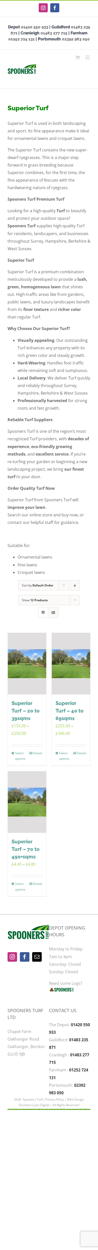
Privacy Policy (54, 1099)
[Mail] (37, 957)
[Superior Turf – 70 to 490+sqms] (27, 802)
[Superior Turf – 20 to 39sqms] (27, 664)
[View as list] (53, 612)
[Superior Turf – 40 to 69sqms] (71, 664)
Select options (20, 756)
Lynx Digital (41, 1105)
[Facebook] (24, 957)
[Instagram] (12, 957)
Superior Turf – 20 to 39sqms (25, 710)
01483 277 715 (53, 33)
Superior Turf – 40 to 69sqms (69, 710)
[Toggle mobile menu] (87, 57)
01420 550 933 (34, 27)
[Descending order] (75, 585)
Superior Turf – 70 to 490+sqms (25, 849)
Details (37, 753)
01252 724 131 (21, 39)
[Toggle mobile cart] (77, 57)
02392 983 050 (76, 39)
